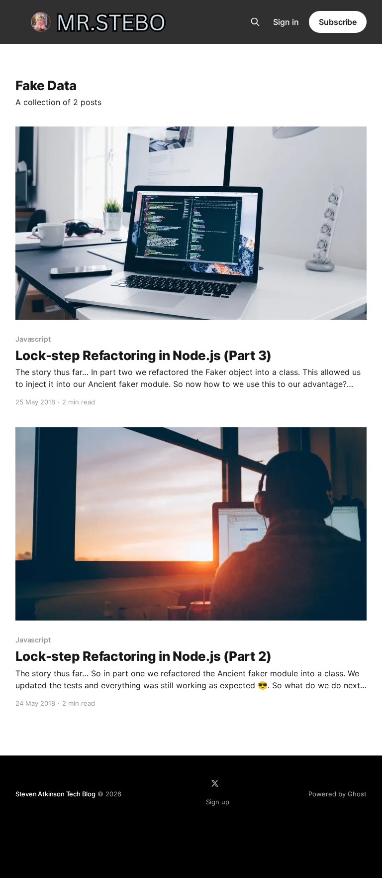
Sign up (217, 802)
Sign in (286, 22)
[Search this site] (255, 22)
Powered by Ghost (337, 794)
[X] (215, 783)
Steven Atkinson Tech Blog (55, 794)
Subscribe (338, 22)
